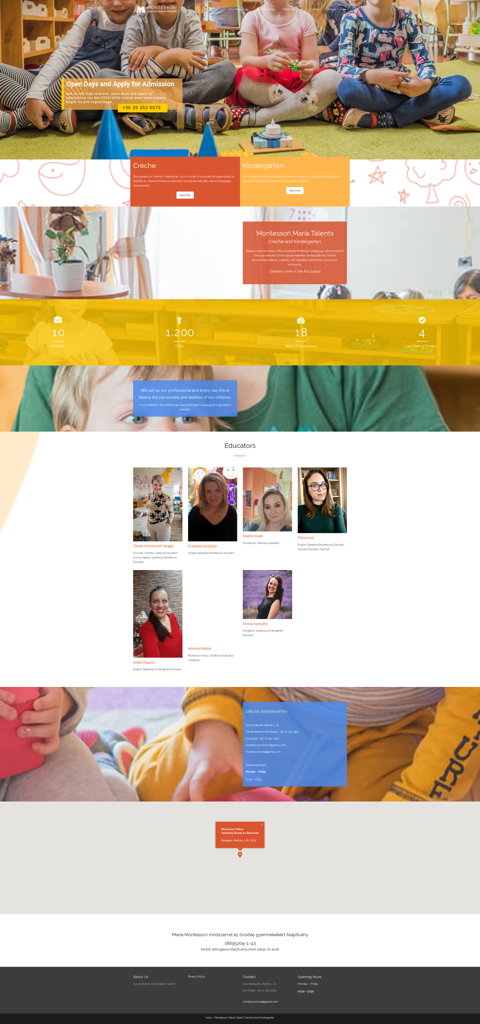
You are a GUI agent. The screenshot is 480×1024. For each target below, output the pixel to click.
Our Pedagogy (238, 9)
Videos (331, 9)
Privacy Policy (196, 976)
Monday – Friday (256, 771)
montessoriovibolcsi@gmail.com (266, 745)
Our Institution (265, 9)
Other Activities (293, 9)
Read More (185, 195)
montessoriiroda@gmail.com (263, 751)
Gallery (314, 9)
